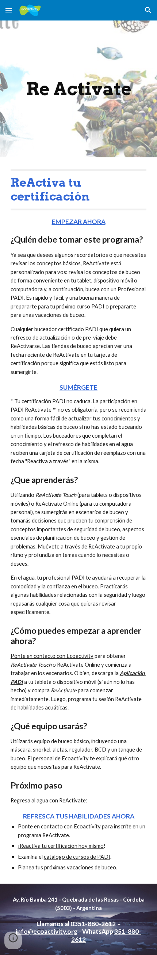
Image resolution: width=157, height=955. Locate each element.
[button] (9, 10)
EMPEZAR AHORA (79, 221)
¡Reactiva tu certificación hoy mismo (61, 846)
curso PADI (90, 306)
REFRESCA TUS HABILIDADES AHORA (78, 816)
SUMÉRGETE (78, 387)
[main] (79, 89)
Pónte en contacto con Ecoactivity (52, 656)
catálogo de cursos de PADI (77, 857)
